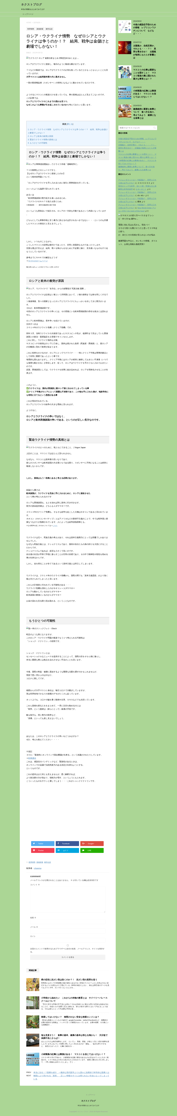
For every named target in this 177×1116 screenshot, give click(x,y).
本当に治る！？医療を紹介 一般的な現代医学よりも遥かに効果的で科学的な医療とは (71, 1072)
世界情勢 (32, 862)
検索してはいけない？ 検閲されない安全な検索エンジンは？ (70, 1017)
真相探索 (39, 862)
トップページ (27, 14)
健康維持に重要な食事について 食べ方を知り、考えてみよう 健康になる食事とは (144, 113)
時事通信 (32, 758)
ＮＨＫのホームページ (38, 261)
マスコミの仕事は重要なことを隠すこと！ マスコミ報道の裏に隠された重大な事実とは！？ (144, 74)
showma (37, 868)
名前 (33, 918)
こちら (55, 525)
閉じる (70, 124)
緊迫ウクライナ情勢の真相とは (42, 139)
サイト (33, 936)
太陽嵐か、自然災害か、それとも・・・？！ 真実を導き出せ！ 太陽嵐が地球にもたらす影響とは (144, 52)
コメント (35, 885)
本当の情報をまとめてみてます (88, 1105)
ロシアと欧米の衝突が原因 (40, 136)
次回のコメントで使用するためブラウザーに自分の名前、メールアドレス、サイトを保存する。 (67, 950)
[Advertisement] (67, 809)
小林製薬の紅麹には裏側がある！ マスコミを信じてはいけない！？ (73, 1054)
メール (34, 927)
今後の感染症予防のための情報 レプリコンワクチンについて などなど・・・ (144, 29)
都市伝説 (47, 862)
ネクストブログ (31, 4)
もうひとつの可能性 (37, 143)
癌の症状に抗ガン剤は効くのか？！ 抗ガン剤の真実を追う (69, 979)
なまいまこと (141, 189)
